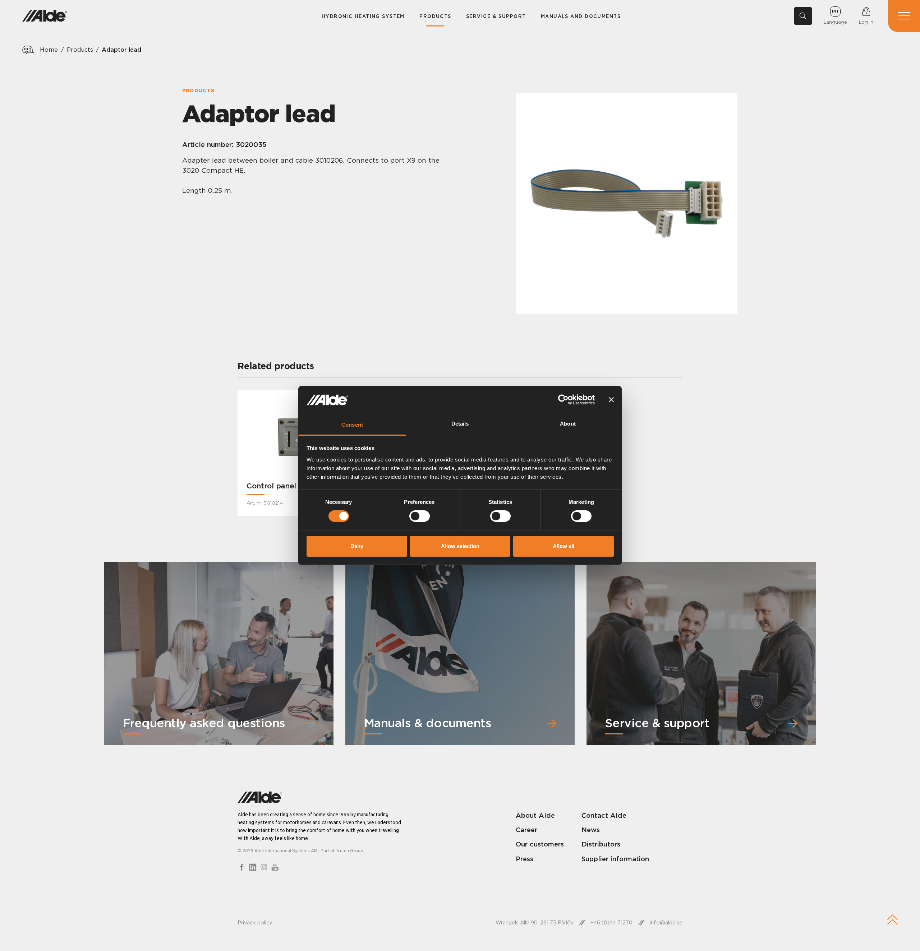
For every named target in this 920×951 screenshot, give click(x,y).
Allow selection (460, 546)
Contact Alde (603, 815)
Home (49, 49)
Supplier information (615, 858)
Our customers (540, 844)
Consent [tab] (352, 425)
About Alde (535, 815)
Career (526, 829)
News (590, 829)
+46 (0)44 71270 (611, 922)
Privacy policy (255, 922)
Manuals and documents (581, 16)
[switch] (419, 516)
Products (435, 16)
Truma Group (349, 850)
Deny (356, 546)
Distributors (600, 844)
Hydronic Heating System (363, 16)
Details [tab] (460, 424)
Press (524, 858)
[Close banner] (611, 399)
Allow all (563, 546)
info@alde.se (666, 922)
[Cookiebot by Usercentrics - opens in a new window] (563, 399)
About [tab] (568, 424)
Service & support (496, 16)
